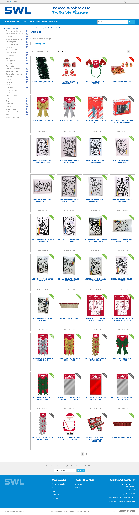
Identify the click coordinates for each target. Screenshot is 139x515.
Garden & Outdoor (12, 50)
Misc (7, 114)
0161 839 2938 (129, 494)
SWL (7, 98)
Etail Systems (45, 511)
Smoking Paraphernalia (14, 74)
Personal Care (11, 63)
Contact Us (53, 22)
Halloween (10, 93)
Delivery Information (59, 484)
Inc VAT (7, 1)
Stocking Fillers (13, 90)
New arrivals (29, 22)
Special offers (41, 22)
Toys (7, 101)
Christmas (10, 87)
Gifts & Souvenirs (12, 53)
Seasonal (9, 77)
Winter (9, 79)
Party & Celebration (13, 69)
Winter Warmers (11, 109)
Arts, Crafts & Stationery (14, 31)
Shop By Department (13, 22)
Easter (9, 85)
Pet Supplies (10, 61)
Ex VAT (15, 1)
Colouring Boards (12, 42)
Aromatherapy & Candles (15, 34)
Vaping (8, 106)
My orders (55, 495)
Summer (9, 82)
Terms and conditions (56, 511)
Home (32, 28)
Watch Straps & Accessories (15, 112)
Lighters (8, 58)
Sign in (126, 2)
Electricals (9, 47)
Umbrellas (9, 104)
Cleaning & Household (14, 39)
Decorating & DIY (12, 44)
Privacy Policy (79, 511)
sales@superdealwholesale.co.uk (123, 497)
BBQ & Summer (12, 96)
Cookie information (68, 511)
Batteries (9, 36)
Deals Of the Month (13, 117)
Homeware (10, 55)
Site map (55, 498)
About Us (78, 484)
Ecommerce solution (33, 511)
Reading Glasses (12, 71)
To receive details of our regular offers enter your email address (69, 466)
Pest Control (10, 66)
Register (131, 2)
